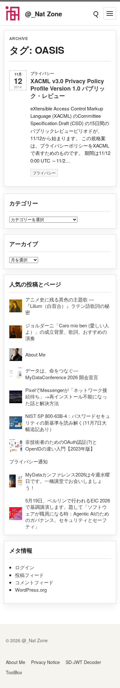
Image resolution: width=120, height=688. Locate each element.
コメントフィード (34, 582)
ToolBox (14, 672)
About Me (15, 662)
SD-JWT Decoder (83, 662)
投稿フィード (29, 575)
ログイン (24, 567)
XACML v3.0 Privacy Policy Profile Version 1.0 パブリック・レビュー (67, 88)
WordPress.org (31, 589)
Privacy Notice (45, 662)
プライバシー (42, 73)
